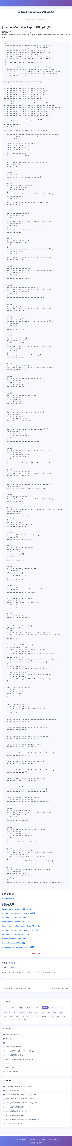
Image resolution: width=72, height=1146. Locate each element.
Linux (6, 1007)
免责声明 (39, 1143)
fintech (30, 1012)
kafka (6, 1019)
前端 (52, 1007)
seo (30, 1019)
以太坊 (61, 1012)
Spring (20, 1008)
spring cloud (22, 1012)
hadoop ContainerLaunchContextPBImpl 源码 (18, 947)
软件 (15, 1012)
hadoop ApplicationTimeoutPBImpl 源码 (16, 934)
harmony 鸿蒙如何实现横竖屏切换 (16, 1115)
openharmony (10, 1067)
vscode (42, 1012)
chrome (51, 1016)
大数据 (13, 963)
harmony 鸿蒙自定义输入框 (14, 1123)
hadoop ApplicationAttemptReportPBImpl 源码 (18, 913)
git (27, 1016)
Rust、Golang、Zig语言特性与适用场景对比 (19, 1086)
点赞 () (37, 953)
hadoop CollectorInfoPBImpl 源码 (14, 939)
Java (12, 1008)
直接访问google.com (12, 1034)
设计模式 (12, 1019)
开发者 (11, 1016)
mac (36, 1012)
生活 (57, 1007)
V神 (5, 1016)
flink (64, 1016)
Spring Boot (29, 1007)
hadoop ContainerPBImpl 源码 (59, 986)
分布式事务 (43, 1016)
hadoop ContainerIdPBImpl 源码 (13, 943)
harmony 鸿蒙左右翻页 (12, 1090)
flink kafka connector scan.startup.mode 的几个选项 (21, 1059)
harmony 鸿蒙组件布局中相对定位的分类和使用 (20, 1098)
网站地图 (32, 1143)
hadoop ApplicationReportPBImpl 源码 (15, 922)
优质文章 (8, 1038)
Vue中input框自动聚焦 (12, 1071)
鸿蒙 (25, 1020)
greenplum (35, 1016)
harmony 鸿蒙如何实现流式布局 (15, 1107)
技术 (17, 1016)
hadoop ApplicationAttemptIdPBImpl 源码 (17, 909)
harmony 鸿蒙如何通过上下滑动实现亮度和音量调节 (21, 1094)
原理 (19, 1019)
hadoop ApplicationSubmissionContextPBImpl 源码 (20, 930)
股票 (23, 1016)
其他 (49, 1012)
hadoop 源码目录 (8, 898)
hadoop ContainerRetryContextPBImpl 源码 (17, 986)
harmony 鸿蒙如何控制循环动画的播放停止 (18, 1111)
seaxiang (43, 1139)
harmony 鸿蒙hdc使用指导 (14, 1046)
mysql (58, 1016)
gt (6, 1042)
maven (63, 1007)
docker (37, 1007)
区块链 (54, 1012)
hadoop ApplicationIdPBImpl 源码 (14, 917)
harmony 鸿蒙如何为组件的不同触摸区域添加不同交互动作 (23, 1119)
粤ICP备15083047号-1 (20, 1139)
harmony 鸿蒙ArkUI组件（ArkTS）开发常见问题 (20, 1051)
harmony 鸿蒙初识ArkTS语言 (14, 1055)
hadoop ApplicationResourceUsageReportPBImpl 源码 (21, 926)
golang (7, 1012)
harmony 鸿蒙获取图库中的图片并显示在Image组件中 (22, 1103)
